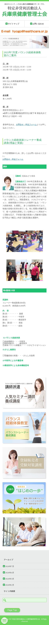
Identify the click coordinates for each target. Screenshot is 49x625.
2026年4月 (9, 573)
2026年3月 (9, 579)
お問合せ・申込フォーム (26, 124)
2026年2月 (9, 585)
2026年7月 (9, 566)
